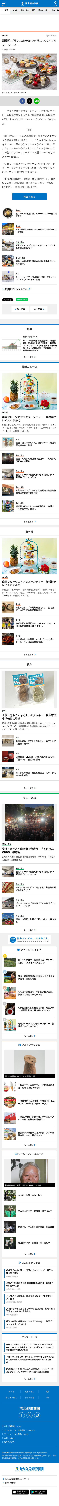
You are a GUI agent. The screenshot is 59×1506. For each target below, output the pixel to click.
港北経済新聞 (29, 4)
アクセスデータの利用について (16, 1434)
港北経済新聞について (12, 1426)
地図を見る (29, 196)
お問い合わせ (9, 1438)
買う (34, 10)
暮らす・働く (44, 10)
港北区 (13, 50)
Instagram (37, 1415)
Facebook (22, 1415)
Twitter (29, 1415)
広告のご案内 (9, 1442)
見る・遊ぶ (24, 10)
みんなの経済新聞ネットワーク (29, 1469)
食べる (14, 10)
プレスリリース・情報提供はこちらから (19, 1430)
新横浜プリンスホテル (15, 289)
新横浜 (6, 50)
